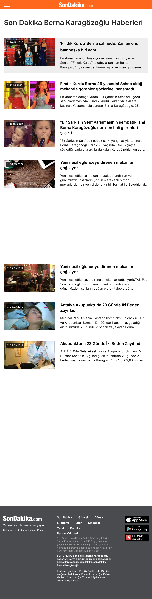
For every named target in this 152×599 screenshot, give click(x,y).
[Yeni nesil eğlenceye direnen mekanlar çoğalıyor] (29, 176)
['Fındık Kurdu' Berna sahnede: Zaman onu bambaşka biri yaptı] (29, 55)
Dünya (98, 517)
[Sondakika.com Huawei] (137, 537)
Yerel (60, 528)
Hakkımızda (9, 530)
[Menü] (7, 4)
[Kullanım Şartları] (67, 571)
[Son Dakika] (76, 4)
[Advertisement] (76, 226)
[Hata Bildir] (73, 580)
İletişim (31, 530)
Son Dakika (64, 517)
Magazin (94, 522)
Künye (40, 530)
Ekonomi (63, 522)
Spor (78, 522)
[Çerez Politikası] (90, 574)
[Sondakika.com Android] (137, 528)
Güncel (83, 517)
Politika (75, 528)
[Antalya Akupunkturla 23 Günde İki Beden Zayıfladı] (29, 318)
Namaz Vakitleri (67, 533)
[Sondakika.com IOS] (137, 519)
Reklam (22, 530)
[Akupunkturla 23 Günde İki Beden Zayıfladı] (29, 357)
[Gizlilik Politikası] (89, 571)
